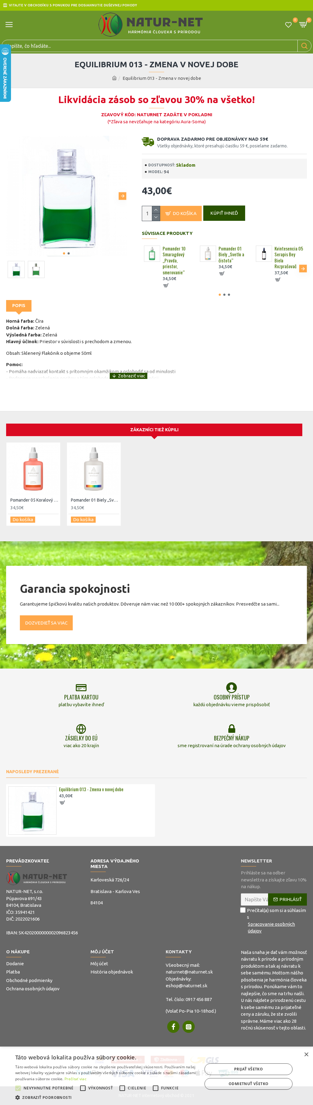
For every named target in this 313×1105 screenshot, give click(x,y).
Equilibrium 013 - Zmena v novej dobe (91, 789)
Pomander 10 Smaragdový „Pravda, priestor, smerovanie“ (174, 261)
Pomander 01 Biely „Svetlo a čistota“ (231, 255)
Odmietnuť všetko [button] (248, 1083)
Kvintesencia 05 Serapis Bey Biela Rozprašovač (288, 257)
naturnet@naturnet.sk (189, 971)
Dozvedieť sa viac (46, 622)
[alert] (156, 1076)
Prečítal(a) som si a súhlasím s (276, 921)
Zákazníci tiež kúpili (154, 429)
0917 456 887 (199, 999)
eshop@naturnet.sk (186, 985)
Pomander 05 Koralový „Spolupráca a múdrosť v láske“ (34, 500)
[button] (10, 196)
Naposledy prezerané (32, 771)
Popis (18, 305)
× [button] (306, 1054)
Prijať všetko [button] (248, 1069)
